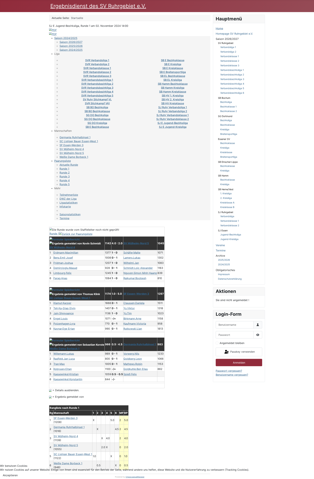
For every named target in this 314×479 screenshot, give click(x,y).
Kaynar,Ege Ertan (64, 328)
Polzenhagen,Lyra (64, 323)
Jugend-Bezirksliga (230, 234)
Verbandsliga (227, 216)
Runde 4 (65, 180)
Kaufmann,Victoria (134, 323)
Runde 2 (65, 172)
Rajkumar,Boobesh (134, 278)
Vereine (220, 245)
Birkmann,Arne (132, 318)
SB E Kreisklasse (172, 68)
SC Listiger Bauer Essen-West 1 (79, 141)
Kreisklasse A (227, 202)
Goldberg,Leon (132, 358)
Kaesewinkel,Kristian (65, 374)
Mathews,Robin (132, 364)
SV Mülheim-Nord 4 (72, 149)
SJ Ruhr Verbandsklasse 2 (172, 119)
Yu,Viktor (129, 308)
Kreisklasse (226, 152)
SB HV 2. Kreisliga (173, 99)
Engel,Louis (60, 318)
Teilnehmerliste (69, 194)
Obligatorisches (225, 270)
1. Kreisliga (226, 193)
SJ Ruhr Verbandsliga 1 (172, 107)
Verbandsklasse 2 (229, 60)
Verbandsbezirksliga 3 (232, 79)
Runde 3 (65, 176)
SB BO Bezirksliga (97, 107)
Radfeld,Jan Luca (64, 358)
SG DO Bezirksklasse (97, 119)
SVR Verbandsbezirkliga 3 (97, 87)
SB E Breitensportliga (172, 72)
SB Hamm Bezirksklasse (173, 83)
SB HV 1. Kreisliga (172, 95)
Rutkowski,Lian (132, 328)
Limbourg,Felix (62, 273)
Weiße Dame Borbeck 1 (74, 157)
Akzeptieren (10, 475)
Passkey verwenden (242, 351)
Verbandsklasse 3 (229, 65)
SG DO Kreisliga (97, 123)
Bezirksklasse (227, 124)
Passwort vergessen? (229, 370)
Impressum (224, 274)
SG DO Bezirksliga (97, 115)
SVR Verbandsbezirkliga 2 (97, 83)
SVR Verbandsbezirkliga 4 (97, 91)
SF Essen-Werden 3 (71, 145)
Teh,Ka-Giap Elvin (64, 308)
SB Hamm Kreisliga (172, 87)
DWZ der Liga (68, 198)
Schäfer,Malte (131, 252)
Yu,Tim (127, 313)
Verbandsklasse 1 (229, 56)
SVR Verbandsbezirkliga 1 (97, 79)
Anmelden (239, 362)
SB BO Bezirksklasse (97, 111)
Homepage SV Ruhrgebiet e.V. (234, 33)
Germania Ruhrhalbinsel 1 (75, 137)
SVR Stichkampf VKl (97, 103)
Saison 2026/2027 (71, 42)
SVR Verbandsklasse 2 (97, 72)
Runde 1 (64, 168)
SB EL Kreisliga (172, 79)
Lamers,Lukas (131, 257)
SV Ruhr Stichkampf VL (97, 99)
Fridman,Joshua (63, 262)
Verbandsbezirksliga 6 (232, 92)
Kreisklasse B (227, 207)
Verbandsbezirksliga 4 (232, 83)
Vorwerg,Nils (131, 353)
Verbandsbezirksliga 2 (232, 74)
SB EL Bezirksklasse (172, 76)
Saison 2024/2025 (65, 38)
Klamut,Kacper (62, 303)
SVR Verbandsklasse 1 (97, 68)
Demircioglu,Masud (65, 268)
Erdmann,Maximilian (65, 252)
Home (219, 28)
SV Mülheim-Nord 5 (72, 153)
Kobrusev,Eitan (62, 369)
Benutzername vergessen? (232, 374)
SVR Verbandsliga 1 (97, 60)
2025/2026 (224, 259)
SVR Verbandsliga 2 (97, 64)
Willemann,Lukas (63, 353)
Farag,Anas (60, 278)
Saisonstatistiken (70, 214)
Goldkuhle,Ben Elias (135, 369)
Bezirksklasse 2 (228, 111)
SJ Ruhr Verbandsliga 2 (172, 111)
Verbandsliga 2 (228, 51)
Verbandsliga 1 (228, 47)
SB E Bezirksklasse (172, 60)
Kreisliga (224, 129)
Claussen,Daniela (133, 303)
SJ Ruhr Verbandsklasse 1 (173, 115)
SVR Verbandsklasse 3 (97, 76)
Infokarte (65, 206)
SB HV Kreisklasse (172, 103)
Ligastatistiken (69, 202)
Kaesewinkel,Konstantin (67, 379)
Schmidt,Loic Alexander (138, 268)
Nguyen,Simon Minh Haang (140, 273)
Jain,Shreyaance (63, 313)
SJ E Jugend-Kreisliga (172, 126)
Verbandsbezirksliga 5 (232, 88)
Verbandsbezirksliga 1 (232, 70)
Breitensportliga (228, 134)
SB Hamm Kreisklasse (172, 91)
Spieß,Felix (130, 374)
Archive (220, 255)
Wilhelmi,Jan (131, 262)
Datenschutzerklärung (230, 278)
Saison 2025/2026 (71, 46)
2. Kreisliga (226, 198)
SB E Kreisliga (172, 64)
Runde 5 (65, 184)
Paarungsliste (62, 160)
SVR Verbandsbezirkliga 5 (97, 95)
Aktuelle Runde (69, 164)
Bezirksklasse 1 (228, 106)
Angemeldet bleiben (232, 343)
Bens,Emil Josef (63, 257)
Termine (64, 218)
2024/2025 (224, 264)
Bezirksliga (226, 102)
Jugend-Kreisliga (229, 239)
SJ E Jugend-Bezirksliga (172, 123)
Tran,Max (59, 364)
